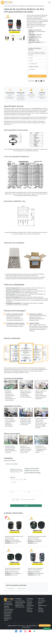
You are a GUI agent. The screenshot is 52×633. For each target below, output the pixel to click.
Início (5, 6)
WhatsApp (47, 628)
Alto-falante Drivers (20, 607)
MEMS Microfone (19, 605)
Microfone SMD (19, 604)
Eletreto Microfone (19, 601)
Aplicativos (40, 602)
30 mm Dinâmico (10, 588)
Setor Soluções (41, 601)
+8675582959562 (33, 625)
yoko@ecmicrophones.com (18, 625)
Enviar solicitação (37, 76)
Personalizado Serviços (30, 606)
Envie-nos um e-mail (45, 625)
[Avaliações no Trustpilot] (34, 631)
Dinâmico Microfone (20, 602)
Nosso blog (41, 611)
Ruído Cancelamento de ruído (42, 605)
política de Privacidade (29, 610)
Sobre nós (29, 601)
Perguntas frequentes (41, 609)
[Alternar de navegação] (49, 2)
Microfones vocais (21, 588)
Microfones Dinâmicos (12, 6)
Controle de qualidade (29, 603)
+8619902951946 (26, 627)
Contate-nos (30, 608)
